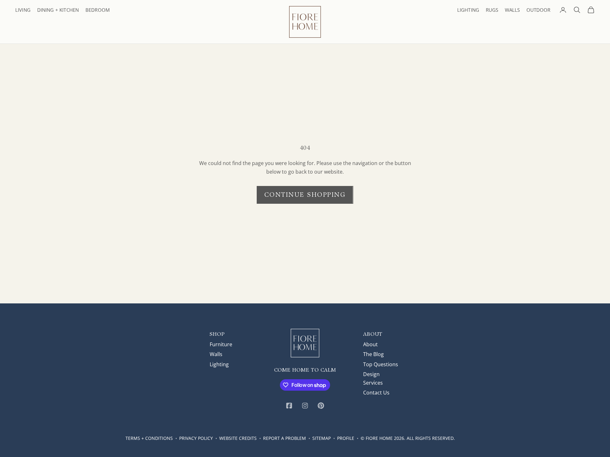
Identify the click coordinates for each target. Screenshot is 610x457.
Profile (345, 438)
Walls (512, 10)
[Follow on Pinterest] (321, 405)
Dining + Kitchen (58, 10)
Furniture (221, 344)
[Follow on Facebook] (289, 405)
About (370, 344)
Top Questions (380, 364)
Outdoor (538, 10)
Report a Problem (284, 438)
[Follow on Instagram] (305, 405)
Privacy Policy (196, 438)
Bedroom (97, 10)
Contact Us (376, 392)
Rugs (492, 10)
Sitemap (321, 438)
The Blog (373, 354)
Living (22, 10)
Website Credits (238, 438)
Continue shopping (305, 194)
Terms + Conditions (149, 438)
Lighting (468, 10)
